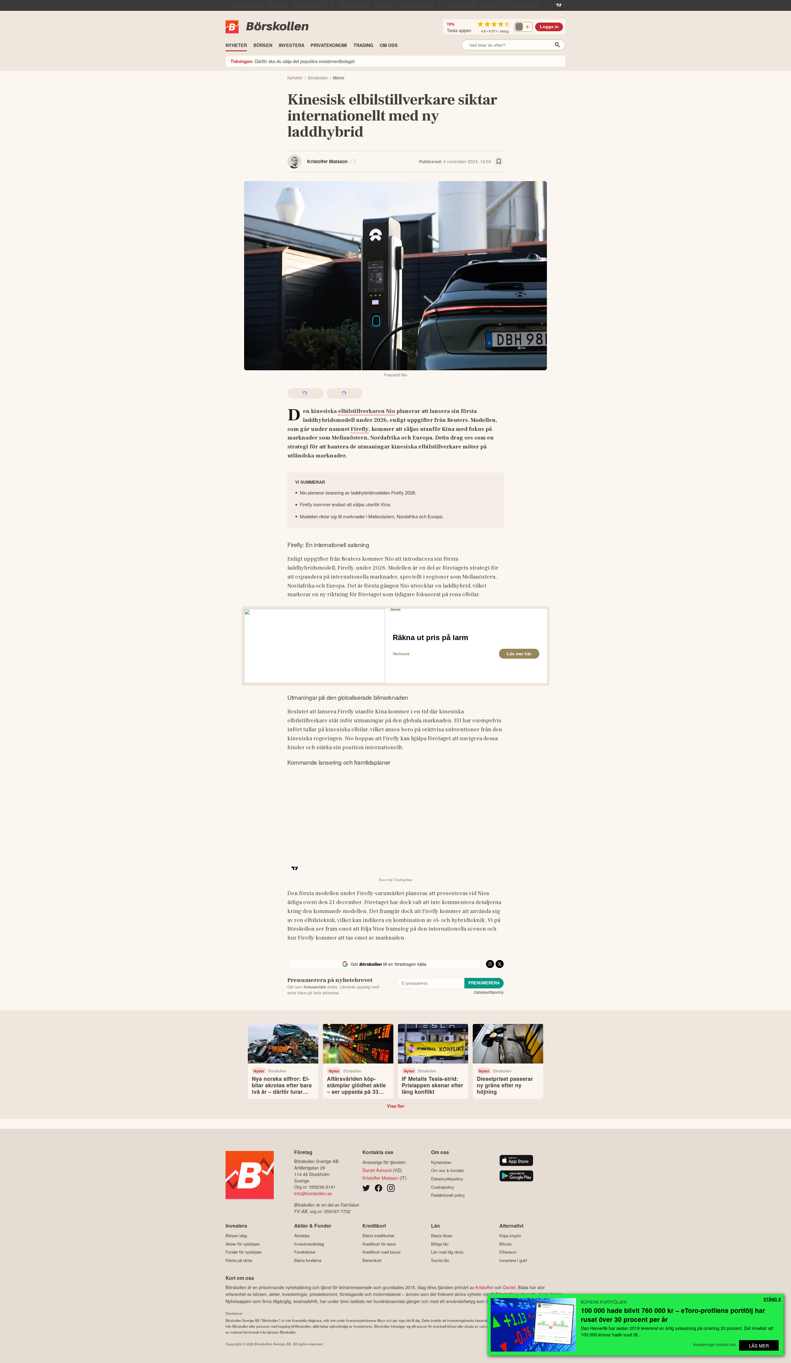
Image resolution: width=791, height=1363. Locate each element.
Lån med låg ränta (447, 1252)
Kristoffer (484, 1287)
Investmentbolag (309, 1244)
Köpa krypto (510, 1235)
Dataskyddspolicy (489, 992)
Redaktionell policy (448, 1195)
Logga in (549, 26)
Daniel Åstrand (376, 1170)
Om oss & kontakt (447, 1170)
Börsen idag (236, 1235)
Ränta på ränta (239, 1260)
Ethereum (508, 1252)
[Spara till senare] (499, 162)
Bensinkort (372, 1260)
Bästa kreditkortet (378, 1235)
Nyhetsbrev (441, 1162)
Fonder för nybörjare (243, 1252)
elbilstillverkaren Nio (366, 411)
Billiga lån (439, 1244)
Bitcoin (505, 1244)
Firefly (360, 429)
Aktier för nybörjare (243, 1244)
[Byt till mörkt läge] (523, 27)
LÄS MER (759, 1345)
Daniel (509, 1287)
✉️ (353, 161)
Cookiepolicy (442, 1187)
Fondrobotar (304, 1252)
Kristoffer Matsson (327, 161)
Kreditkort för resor (379, 1244)
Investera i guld (513, 1260)
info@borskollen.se (313, 1193)
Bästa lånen (441, 1235)
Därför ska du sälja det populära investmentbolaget (293, 61)
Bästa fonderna (307, 1260)
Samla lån (440, 1260)
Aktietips (302, 1235)
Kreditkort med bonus (381, 1252)
